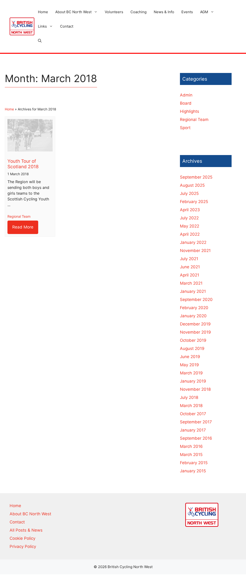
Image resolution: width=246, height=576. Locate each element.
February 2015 (194, 462)
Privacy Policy (23, 546)
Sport (185, 127)
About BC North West (73, 12)
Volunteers (114, 12)
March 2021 (191, 283)
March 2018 (191, 405)
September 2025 (196, 177)
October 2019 (193, 340)
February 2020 (194, 307)
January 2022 (193, 242)
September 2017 (196, 422)
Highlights (189, 111)
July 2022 (189, 218)
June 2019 (190, 356)
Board (185, 103)
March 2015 (191, 454)
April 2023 (190, 209)
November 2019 (195, 332)
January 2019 (193, 381)
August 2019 (192, 348)
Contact (66, 26)
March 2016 (191, 446)
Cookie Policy (22, 538)
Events (187, 12)
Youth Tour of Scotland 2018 (23, 163)
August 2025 (192, 185)
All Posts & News (26, 530)
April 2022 (190, 234)
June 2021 (190, 266)
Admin (186, 95)
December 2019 (195, 324)
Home (43, 12)
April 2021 (189, 275)
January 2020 (193, 315)
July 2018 (189, 397)
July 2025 (189, 193)
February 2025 (194, 201)
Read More (22, 227)
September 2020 (196, 299)
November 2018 (195, 389)
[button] (39, 41)
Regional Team (19, 216)
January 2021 (193, 291)
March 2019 (191, 373)
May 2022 (189, 226)
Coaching (138, 12)
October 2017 (193, 413)
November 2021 (195, 250)
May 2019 (189, 364)
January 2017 (193, 430)
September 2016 (196, 438)
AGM (204, 12)
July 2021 (189, 258)
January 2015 (193, 470)
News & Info (164, 12)
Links (42, 26)
